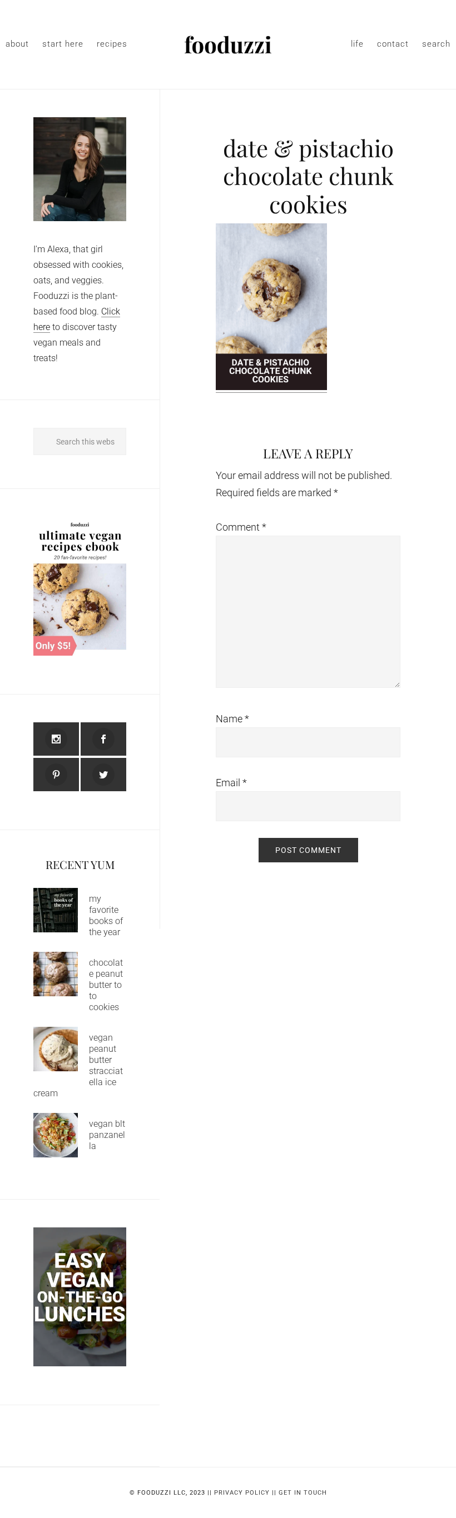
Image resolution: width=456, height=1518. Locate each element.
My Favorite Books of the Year (106, 915)
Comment (241, 527)
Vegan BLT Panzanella (107, 1134)
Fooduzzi (228, 44)
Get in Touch (303, 1492)
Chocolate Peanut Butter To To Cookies (106, 984)
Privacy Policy (242, 1492)
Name (232, 719)
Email (231, 782)
